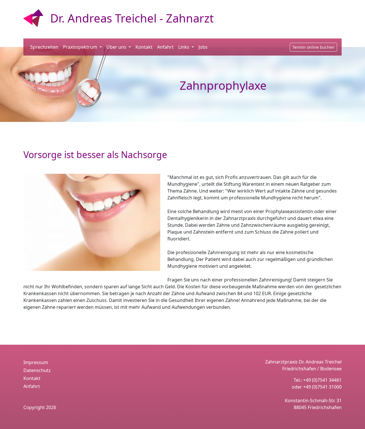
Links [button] (184, 47)
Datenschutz (37, 370)
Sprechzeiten (44, 47)
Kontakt (144, 47)
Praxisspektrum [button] (80, 47)
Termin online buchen (313, 47)
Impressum (35, 362)
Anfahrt (165, 47)
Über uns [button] (116, 47)
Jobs (203, 47)
